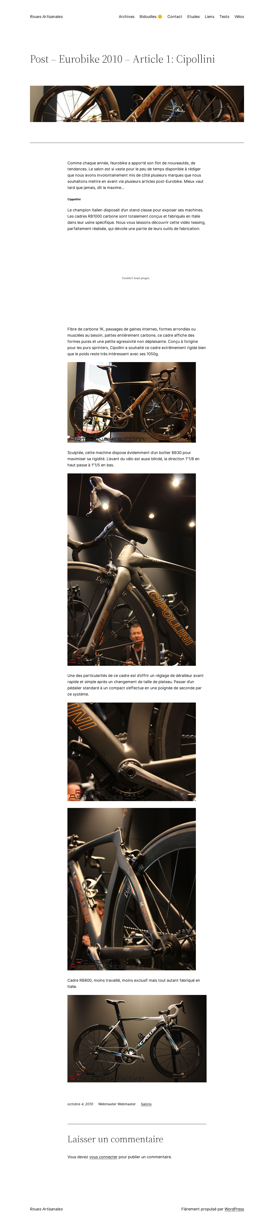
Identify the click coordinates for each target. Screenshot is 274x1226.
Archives (126, 16)
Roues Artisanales (46, 16)
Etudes (193, 16)
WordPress (234, 1209)
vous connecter (103, 1157)
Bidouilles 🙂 (151, 16)
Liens (209, 16)
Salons (146, 1104)
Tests (224, 16)
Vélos (239, 16)
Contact (174, 16)
